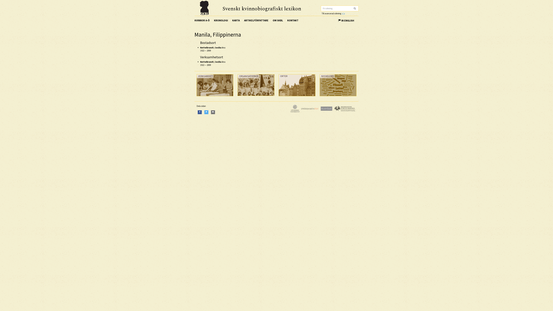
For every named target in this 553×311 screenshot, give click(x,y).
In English (347, 20)
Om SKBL (278, 20)
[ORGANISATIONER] (256, 96)
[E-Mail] (213, 112)
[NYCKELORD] (338, 96)
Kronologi (221, 20)
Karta (236, 20)
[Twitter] (206, 112)
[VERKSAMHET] (215, 96)
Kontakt (292, 20)
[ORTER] (297, 96)
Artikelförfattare (256, 20)
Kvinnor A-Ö (202, 20)
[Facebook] (200, 112)
